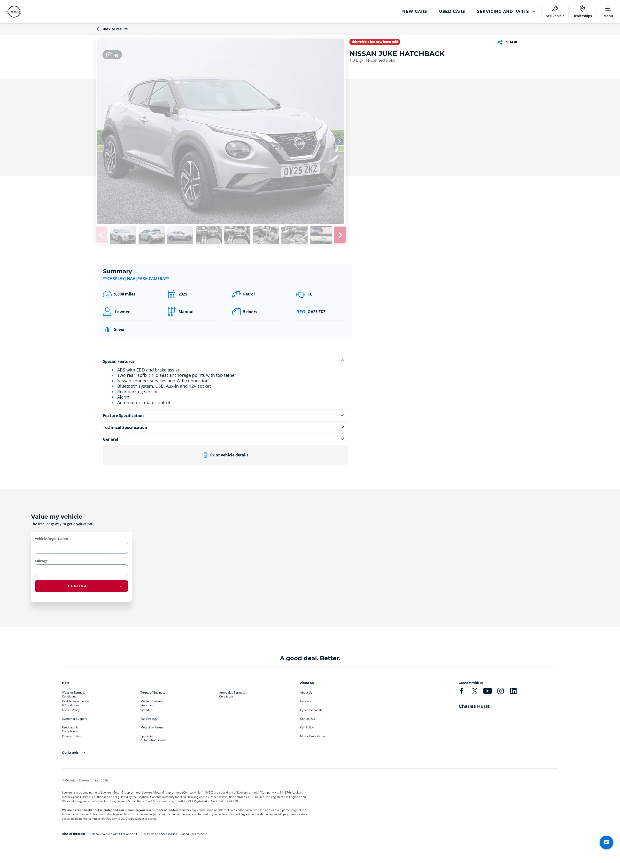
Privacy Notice (71, 736)
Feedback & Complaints (70, 728)
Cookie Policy (71, 710)
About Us (306, 693)
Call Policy (307, 727)
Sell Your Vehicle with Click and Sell (113, 834)
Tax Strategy (148, 719)
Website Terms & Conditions (73, 693)
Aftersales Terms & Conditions (232, 693)
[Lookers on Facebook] (461, 691)
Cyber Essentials (311, 710)
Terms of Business (152, 693)
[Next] (339, 141)
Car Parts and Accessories (159, 834)
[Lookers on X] (474, 691)
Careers (305, 701)
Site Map (146, 710)
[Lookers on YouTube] (487, 691)
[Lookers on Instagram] (500, 691)
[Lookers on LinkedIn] (513, 691)
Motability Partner (152, 727)
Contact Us (307, 719)
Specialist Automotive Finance (153, 737)
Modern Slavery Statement (151, 702)
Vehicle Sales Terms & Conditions (75, 702)
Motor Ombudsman (313, 736)
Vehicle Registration (51, 538)
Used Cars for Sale (194, 834)
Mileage (41, 561)
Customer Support (74, 719)
